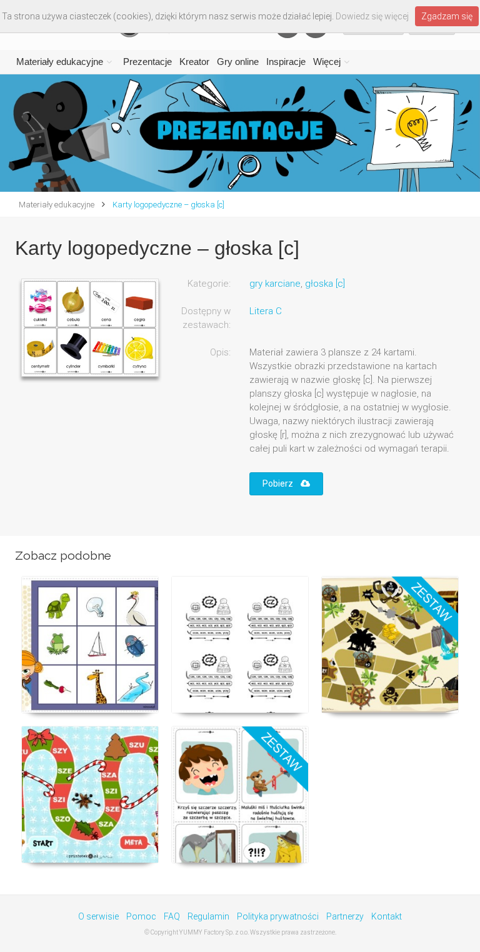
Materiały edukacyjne (59, 61)
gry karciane (275, 283)
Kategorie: (209, 283)
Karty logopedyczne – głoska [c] (167, 204)
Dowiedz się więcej (372, 16)
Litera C (265, 311)
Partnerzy (345, 916)
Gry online (238, 61)
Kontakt (386, 916)
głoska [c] (325, 283)
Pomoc (141, 916)
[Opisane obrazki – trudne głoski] (240, 794)
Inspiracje (286, 61)
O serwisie (98, 916)
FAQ (172, 916)
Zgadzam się (446, 16)
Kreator (194, 61)
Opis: (220, 352)
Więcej (327, 61)
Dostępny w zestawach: (206, 317)
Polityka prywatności (278, 916)
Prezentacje (147, 61)
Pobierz (281, 483)
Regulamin (208, 916)
